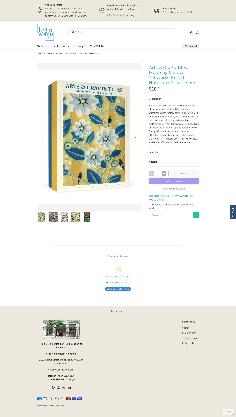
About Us (41, 46)
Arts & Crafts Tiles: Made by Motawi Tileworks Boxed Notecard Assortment (72, 53)
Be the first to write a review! (118, 289)
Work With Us (96, 46)
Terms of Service (190, 338)
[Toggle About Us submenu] (48, 46)
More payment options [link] (174, 188)
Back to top (116, 311)
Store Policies (189, 332)
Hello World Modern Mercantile (54, 405)
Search (185, 327)
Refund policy (189, 343)
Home (39, 53)
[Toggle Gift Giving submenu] (84, 46)
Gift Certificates (61, 46)
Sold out (183, 173)
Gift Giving (77, 46)
